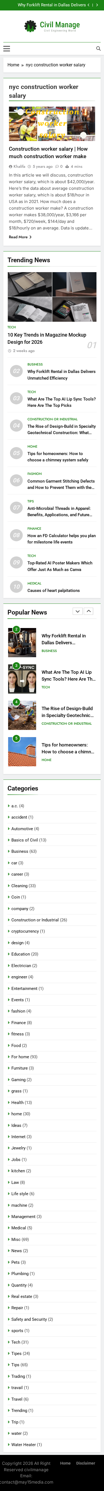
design (17, 942)
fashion (34, 473)
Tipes (16, 1353)
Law (15, 1182)
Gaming (18, 1079)
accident (19, 817)
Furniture (19, 1068)
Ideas (16, 1125)
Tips (30, 501)
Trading (18, 1376)
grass (16, 1091)
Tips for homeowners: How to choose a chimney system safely (69, 720)
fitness (17, 1034)
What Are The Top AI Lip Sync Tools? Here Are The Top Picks (47, 5)
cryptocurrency (25, 931)
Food (16, 1045)
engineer (19, 977)
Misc (16, 1239)
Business (35, 364)
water (16, 1433)
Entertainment (24, 988)
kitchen (18, 1170)
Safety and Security (29, 1319)
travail (17, 1387)
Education (20, 954)
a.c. (14, 805)
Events (17, 999)
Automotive (22, 828)
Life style (19, 1193)
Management (23, 1216)
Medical (34, 583)
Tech (11, 327)
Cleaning (19, 885)
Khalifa (19, 166)
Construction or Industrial (52, 419)
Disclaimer (85, 1463)
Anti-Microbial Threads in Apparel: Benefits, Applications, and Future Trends (59, 515)
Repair (17, 1307)
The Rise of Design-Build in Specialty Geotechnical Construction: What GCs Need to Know (61, 433)
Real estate (21, 1296)
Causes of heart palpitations (53, 590)
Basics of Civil (24, 840)
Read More (18, 237)
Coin (15, 897)
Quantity (19, 1285)
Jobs (16, 1159)
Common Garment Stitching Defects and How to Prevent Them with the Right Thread (61, 487)
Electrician (21, 965)
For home (20, 1056)
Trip (14, 1422)
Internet (18, 1136)
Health (17, 1102)
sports (17, 1330)
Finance (34, 528)
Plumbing (20, 1273)
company (19, 908)
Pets (15, 1262)
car (14, 862)
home (32, 446)
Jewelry (18, 1148)
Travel (16, 1399)
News (16, 1250)
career (17, 874)
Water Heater (23, 1444)
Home (65, 1463)
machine (19, 1205)
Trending (19, 1410)
